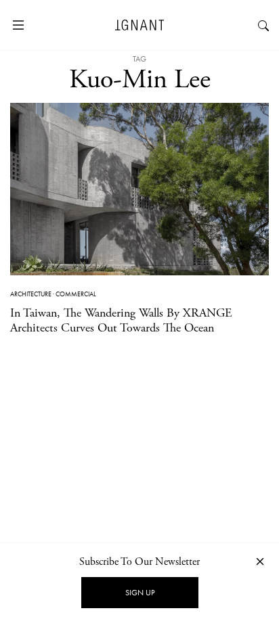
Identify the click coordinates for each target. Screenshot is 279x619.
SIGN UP (139, 592)
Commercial (76, 294)
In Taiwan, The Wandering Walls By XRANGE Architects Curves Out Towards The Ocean (121, 320)
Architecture (30, 294)
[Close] (260, 561)
